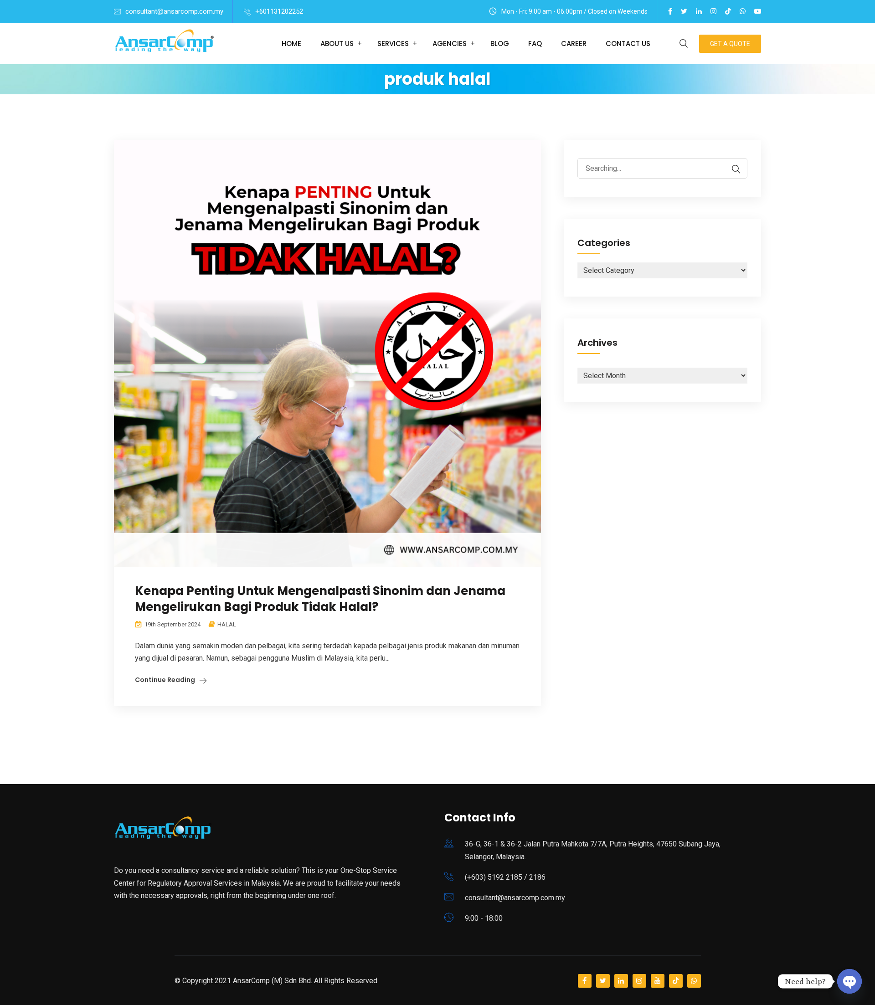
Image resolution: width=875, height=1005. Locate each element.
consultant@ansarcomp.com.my (174, 11)
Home (291, 43)
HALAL (226, 624)
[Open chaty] (849, 978)
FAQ (535, 43)
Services (393, 43)
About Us (337, 43)
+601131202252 (279, 11)
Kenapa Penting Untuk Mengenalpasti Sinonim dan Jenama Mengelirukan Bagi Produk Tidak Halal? (320, 599)
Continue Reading (165, 679)
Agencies (449, 43)
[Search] (731, 169)
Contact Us (628, 43)
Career (574, 43)
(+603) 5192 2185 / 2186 (505, 877)
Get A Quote (730, 43)
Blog (499, 43)
